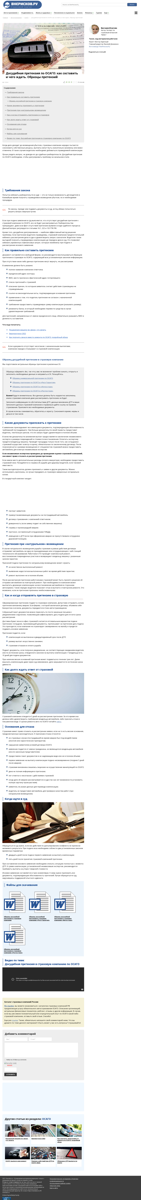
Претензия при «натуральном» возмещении (26, 110)
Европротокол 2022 (17, 333)
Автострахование (10, 13)
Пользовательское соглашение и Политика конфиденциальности (64, 1180)
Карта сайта (54, 1188)
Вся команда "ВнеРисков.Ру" (99, 46)
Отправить (10, 1074)
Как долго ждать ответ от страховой (23, 119)
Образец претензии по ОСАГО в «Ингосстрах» (32, 387)
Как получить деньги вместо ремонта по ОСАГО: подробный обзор (38, 337)
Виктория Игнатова (109, 28)
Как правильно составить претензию (23, 97)
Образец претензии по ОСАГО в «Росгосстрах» (32, 391)
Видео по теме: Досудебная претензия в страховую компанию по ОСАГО (39, 138)
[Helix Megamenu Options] (136, 12)
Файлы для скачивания (17, 133)
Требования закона (15, 92)
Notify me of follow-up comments (16, 1059)
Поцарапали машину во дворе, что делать (27, 330)
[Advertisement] (43, 173)
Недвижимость (27, 13)
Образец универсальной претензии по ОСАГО (32, 378)
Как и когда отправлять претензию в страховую (28, 115)
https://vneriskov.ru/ (33, 1191)
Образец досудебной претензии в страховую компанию (30, 101)
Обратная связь (55, 1186)
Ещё (105, 13)
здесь (58, 721)
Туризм (99, 13)
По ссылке (9, 1006)
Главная (5, 17)
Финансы (88, 13)
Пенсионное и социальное (64, 13)
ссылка (15, 1020)
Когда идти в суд (14, 129)
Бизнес (80, 13)
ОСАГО (26, 17)
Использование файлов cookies (60, 1183)
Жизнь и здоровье (43, 13)
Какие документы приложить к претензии (25, 105)
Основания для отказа (16, 124)
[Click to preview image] (43, 48)
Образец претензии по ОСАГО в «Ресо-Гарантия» (33, 382)
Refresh (9, 1065)
